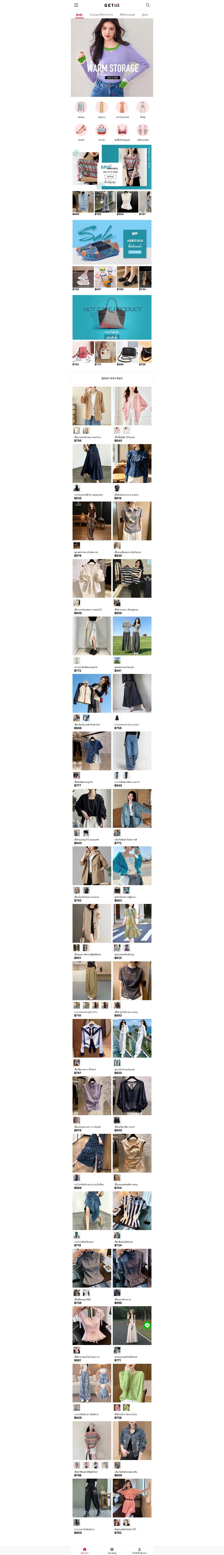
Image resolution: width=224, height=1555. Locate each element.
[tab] (79, 14)
